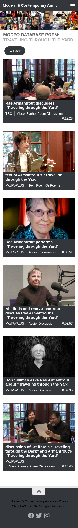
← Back (15, 51)
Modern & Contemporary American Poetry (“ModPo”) (31, 5)
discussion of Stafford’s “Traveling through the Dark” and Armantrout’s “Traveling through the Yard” (38, 451)
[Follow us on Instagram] (47, 516)
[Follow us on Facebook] (31, 516)
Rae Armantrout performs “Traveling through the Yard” (32, 244)
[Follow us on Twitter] (39, 516)
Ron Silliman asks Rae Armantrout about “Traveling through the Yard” (37, 382)
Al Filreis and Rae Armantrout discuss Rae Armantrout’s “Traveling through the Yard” (32, 313)
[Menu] (72, 5)
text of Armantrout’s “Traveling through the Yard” (33, 177)
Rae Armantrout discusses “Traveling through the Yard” (32, 105)
